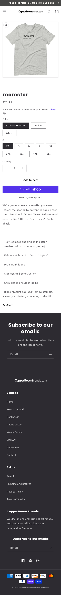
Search (11, 476)
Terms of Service (16, 499)
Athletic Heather (16, 125)
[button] (4, 11)
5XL (49, 154)
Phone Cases (14, 424)
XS (7, 146)
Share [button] (9, 305)
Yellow (38, 125)
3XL (22, 154)
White (9, 133)
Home (10, 401)
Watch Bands (14, 432)
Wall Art (11, 440)
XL (51, 146)
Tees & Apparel (15, 409)
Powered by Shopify (41, 587)
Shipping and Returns (19, 484)
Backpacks (13, 417)
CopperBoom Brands (26, 587)
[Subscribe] (50, 355)
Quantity (7, 161)
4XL (35, 154)
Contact (11, 455)
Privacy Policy (15, 491)
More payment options (30, 197)
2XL (8, 154)
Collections (13, 447)
